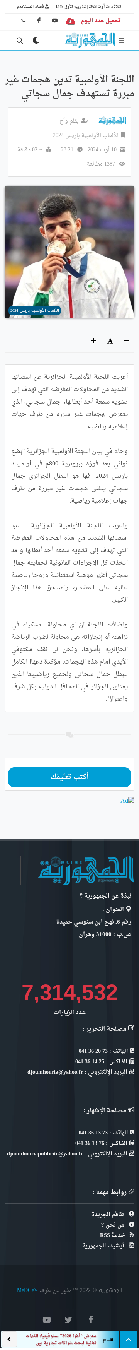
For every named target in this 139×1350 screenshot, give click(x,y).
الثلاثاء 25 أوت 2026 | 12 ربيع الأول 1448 (89, 6)
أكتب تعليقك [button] (70, 777)
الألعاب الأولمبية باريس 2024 (86, 135)
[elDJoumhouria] (55, 20)
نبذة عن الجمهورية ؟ (105, 896)
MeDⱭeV (27, 1290)
